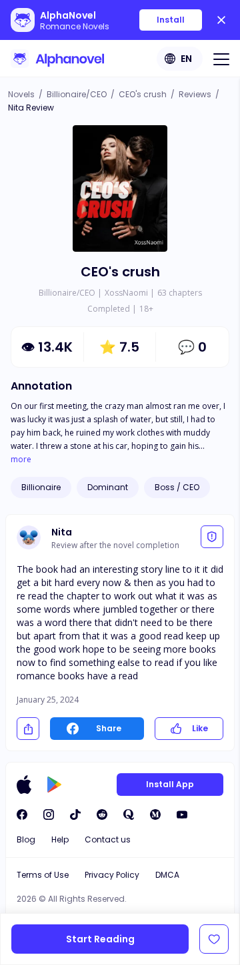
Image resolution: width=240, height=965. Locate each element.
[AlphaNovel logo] (57, 58)
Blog (26, 839)
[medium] (155, 814)
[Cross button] (221, 20)
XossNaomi (126, 292)
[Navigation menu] (221, 58)
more (21, 459)
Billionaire (41, 487)
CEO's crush (143, 94)
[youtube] (182, 814)
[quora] (128, 814)
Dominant (107, 487)
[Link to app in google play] (54, 785)
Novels (21, 94)
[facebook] (22, 814)
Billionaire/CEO (77, 94)
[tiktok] (75, 814)
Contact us (108, 839)
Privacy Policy (112, 874)
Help (60, 839)
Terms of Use (43, 874)
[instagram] (48, 814)
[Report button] (212, 536)
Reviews (195, 94)
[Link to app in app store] (24, 784)
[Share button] (28, 728)
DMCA (167, 874)
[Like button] (214, 939)
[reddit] (102, 814)
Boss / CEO (177, 487)
